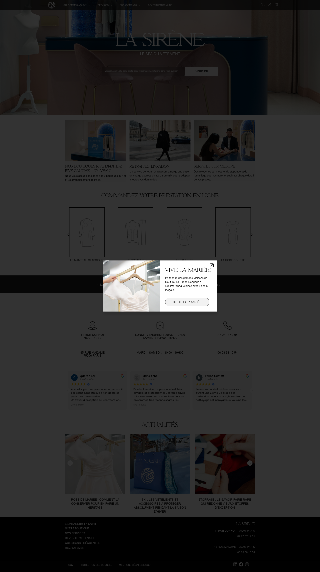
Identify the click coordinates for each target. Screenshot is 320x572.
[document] (160, 286)
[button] (211, 265)
